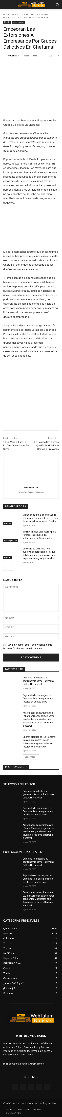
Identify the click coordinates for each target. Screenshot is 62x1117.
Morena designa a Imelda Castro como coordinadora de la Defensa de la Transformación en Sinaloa (40, 518)
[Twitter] (24, 64)
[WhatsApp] (40, 64)
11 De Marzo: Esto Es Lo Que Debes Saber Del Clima (16, 446)
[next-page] (11, 568)
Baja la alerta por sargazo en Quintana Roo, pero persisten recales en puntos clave (38, 698)
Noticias (15, 14)
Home (6, 14)
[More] (47, 64)
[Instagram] (39, 1087)
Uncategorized (18, 22)
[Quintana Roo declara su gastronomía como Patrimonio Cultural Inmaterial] (11, 682)
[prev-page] (5, 568)
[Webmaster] (5, 55)
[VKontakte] (47, 1087)
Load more (30, 756)
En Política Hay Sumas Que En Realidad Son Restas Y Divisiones (46, 446)
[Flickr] (31, 1087)
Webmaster (15, 55)
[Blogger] (15, 1087)
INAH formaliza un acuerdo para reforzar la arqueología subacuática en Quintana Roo (39, 534)
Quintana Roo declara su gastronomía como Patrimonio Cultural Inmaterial (39, 680)
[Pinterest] (32, 64)
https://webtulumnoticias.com (31, 492)
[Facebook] (17, 64)
